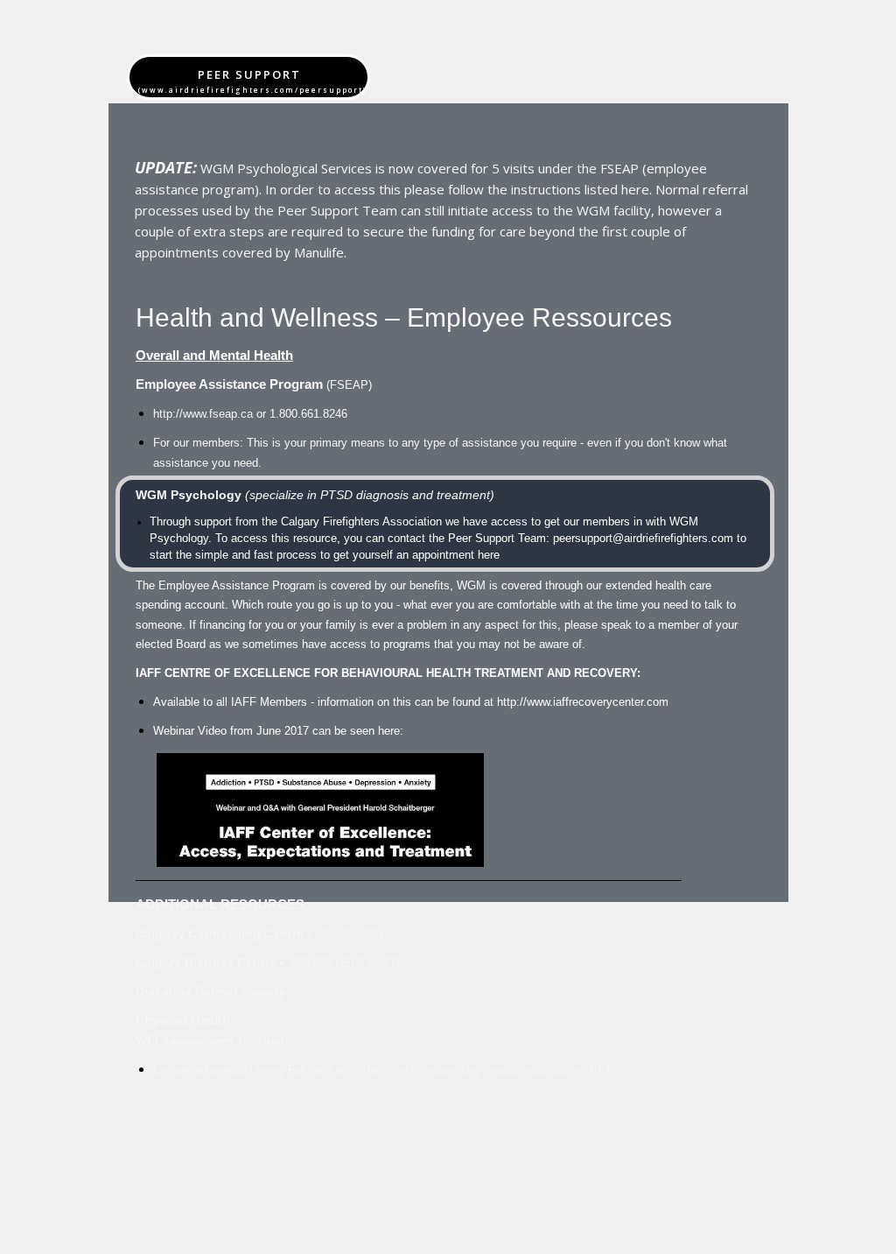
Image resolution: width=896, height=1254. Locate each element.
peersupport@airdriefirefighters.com (643, 538)
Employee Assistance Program (229, 384)
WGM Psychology (189, 495)
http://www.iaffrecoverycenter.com (582, 702)
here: (388, 731)
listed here (616, 189)
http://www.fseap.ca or (250, 414)
